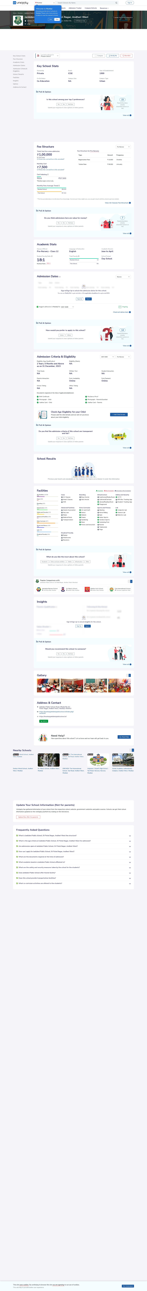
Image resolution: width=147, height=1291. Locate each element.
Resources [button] (103, 8)
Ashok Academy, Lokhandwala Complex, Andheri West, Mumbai (123, 769)
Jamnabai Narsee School (50, 588)
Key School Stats (19, 56)
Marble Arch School (96, 588)
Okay (57, 19)
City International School (122, 588)
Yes (59, 104)
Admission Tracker (75, 8)
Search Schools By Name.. (67, 3)
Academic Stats (18, 62)
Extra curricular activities (58, 562)
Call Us (45, 721)
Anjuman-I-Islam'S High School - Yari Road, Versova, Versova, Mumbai (98, 770)
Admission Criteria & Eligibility (20, 70)
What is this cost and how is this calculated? (51, 159)
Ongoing (123, 307)
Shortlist (127, 56)
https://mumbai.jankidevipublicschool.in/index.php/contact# (56, 712)
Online (62, 335)
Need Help (125, 737)
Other (87, 562)
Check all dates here (120, 312)
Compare (100, 56)
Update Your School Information (123, 17)
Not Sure (70, 104)
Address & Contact (19, 87)
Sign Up (79, 299)
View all (126, 115)
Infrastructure (78, 562)
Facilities (16, 77)
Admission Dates (19, 65)
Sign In (130, 3)
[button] (123, 147)
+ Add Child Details (119, 415)
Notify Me (113, 56)
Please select (47, 55)
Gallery (15, 84)
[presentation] (129, 581)
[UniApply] (20, 3)
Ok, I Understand (128, 1286)
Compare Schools (91, 8)
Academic (45, 562)
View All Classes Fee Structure (116, 203)
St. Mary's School (71, 588)
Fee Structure (18, 59)
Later (50, 19)
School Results (18, 74)
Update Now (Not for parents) (28, 817)
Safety (70, 562)
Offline (69, 335)
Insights (15, 81)
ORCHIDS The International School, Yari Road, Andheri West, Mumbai (73, 770)
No (64, 104)
